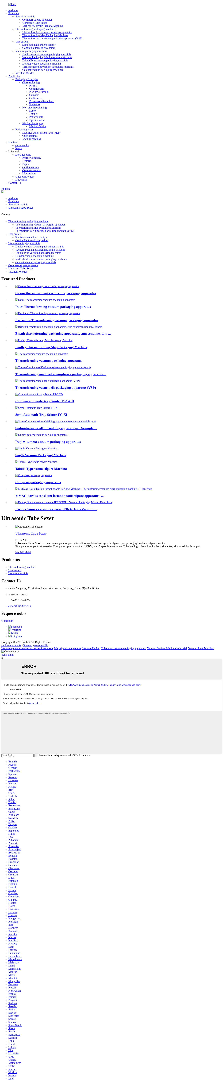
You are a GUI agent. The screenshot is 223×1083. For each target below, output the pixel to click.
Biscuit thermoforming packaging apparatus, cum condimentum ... (63, 333)
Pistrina (33, 85)
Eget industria (36, 120)
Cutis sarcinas (29, 135)
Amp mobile (41, 645)
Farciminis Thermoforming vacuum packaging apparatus (56, 320)
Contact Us (14, 182)
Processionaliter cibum (41, 101)
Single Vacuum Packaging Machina (40, 455)
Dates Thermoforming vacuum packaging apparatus (53, 307)
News (18, 148)
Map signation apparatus (67, 648)
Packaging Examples (26, 79)
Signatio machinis (25, 16)
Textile (33, 113)
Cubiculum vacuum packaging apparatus (123, 648)
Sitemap (27, 645)
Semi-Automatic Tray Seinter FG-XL (41, 414)
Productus (13, 13)
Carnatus (34, 94)
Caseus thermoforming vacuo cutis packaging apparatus (55, 293)
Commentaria (36, 88)
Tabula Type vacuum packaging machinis (45, 60)
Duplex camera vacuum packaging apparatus (48, 441)
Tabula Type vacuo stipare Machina (41, 469)
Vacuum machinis (18, 573)
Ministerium (29, 173)
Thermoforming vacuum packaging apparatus (47, 32)
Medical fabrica (37, 126)
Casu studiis (22, 145)
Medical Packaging (32, 123)
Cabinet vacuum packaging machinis (42, 69)
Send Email (7, 654)
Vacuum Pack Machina (201, 648)
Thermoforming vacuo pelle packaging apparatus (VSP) (55, 387)
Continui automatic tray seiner (38, 47)
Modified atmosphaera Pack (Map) (41, 132)
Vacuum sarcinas (31, 138)
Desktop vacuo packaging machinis (41, 63)
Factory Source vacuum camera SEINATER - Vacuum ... (56, 509)
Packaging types (24, 129)
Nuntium (13, 142)
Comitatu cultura (31, 170)
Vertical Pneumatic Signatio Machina (42, 25)
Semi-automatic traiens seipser (38, 44)
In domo (13, 10)
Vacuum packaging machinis (31, 51)
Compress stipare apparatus (37, 19)
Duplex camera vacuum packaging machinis (46, 54)
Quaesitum (7, 620)
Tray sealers (21, 41)
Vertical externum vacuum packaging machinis (48, 66)
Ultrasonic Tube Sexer (34, 22)
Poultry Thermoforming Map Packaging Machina (51, 347)
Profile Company (31, 157)
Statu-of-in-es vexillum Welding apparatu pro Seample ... (56, 428)
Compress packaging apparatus (38, 482)
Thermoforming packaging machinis (35, 29)
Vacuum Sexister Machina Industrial (167, 648)
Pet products (36, 116)
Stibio (32, 110)
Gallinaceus (35, 98)
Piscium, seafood (38, 91)
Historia (26, 160)
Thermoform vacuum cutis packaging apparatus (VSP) (52, 38)
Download (21, 179)
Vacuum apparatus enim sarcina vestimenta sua (27, 648)
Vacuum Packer (90, 648)
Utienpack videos (24, 176)
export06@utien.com (20, 605)
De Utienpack (23, 154)
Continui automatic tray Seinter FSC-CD (44, 401)
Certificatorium (30, 167)
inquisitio (20, 552)
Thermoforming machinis (22, 567)
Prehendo (34, 104)
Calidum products (11, 645)
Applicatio (14, 76)
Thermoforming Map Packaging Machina (45, 35)
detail (28, 552)
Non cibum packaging (34, 107)
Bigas (25, 164)
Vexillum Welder (24, 73)
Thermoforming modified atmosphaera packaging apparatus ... (60, 374)
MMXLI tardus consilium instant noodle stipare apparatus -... (59, 496)
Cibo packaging (31, 82)
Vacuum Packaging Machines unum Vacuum (47, 57)
